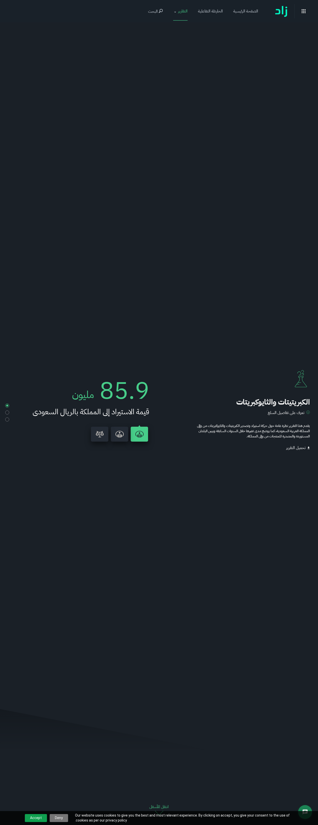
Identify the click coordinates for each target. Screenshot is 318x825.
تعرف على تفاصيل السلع (286, 413)
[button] (180, 11)
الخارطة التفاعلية (210, 11)
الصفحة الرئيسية (245, 11)
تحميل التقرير (296, 448)
